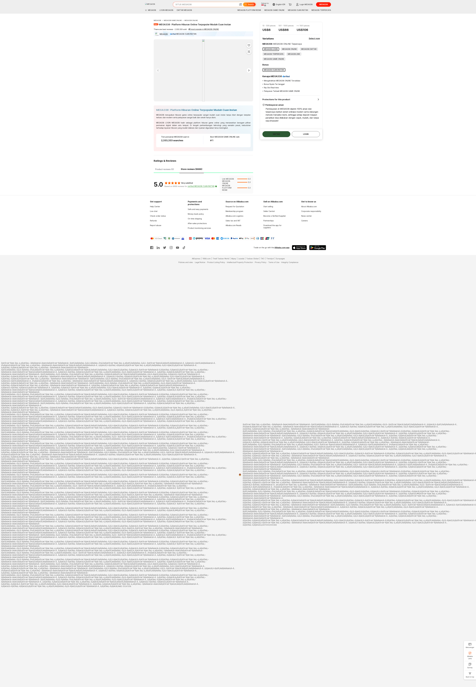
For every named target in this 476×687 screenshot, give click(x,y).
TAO (262, 259)
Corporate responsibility (311, 211)
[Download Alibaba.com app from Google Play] (317, 247)
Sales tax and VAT (233, 221)
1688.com (206, 259)
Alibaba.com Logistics (234, 216)
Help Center (155, 206)
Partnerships (268, 221)
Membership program (234, 211)
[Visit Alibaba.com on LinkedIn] (158, 247)
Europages (280, 259)
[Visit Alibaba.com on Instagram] (171, 247)
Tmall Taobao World (221, 259)
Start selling (268, 206)
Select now (314, 38)
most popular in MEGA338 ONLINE (204, 29)
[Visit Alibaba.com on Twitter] (164, 247)
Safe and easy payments (198, 209)
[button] (240, 4)
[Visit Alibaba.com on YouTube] (177, 247)
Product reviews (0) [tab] (164, 169)
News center (306, 216)
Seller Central (269, 211)
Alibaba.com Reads (233, 225)
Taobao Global (252, 259)
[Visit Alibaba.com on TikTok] (184, 247)
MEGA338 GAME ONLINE (173, 20)
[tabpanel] (203, 184)
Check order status (158, 216)
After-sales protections (197, 223)
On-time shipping (195, 219)
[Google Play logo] (150, 4)
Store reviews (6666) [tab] (191, 169)
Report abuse (155, 225)
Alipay (233, 259)
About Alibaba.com (309, 206)
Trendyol (270, 259)
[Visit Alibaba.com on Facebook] (151, 247)
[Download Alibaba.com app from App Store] (299, 247)
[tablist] (203, 169)
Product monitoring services (199, 228)
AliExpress (196, 259)
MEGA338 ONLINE (191, 20)
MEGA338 (157, 20)
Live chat (153, 211)
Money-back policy (196, 214)
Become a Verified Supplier (274, 216)
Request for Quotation (235, 206)
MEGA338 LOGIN (163, 123)
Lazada (241, 259)
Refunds (153, 221)
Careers (304, 221)
